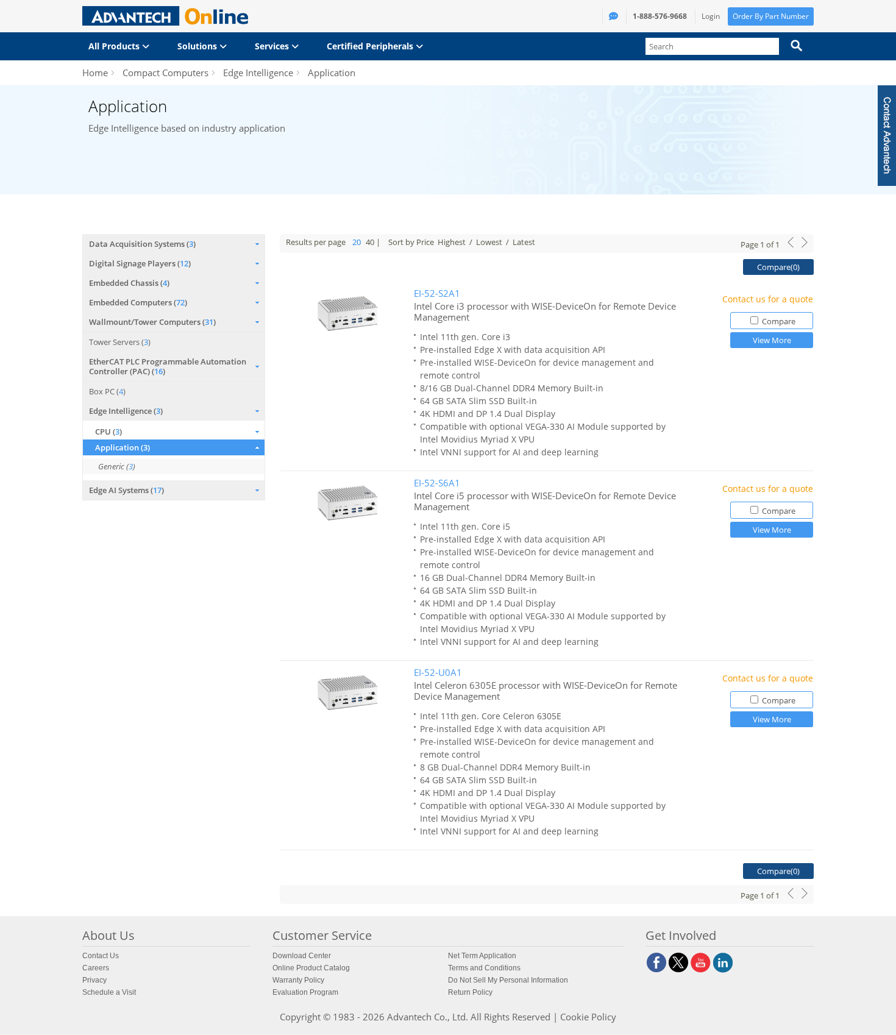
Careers (95, 968)
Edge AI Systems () (126, 490)
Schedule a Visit (109, 992)
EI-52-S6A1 (437, 483)
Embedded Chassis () (129, 282)
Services (273, 46)
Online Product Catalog (311, 968)
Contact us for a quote (767, 299)
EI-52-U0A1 (438, 672)
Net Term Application (482, 955)
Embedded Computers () (138, 302)
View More (772, 340)
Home (95, 72)
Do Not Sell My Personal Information (508, 980)
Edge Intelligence (258, 72)
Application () (122, 447)
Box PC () (107, 391)
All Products (115, 46)
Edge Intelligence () (126, 410)
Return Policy (470, 992)
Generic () (116, 466)
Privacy (94, 980)
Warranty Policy (298, 980)
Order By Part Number (771, 16)
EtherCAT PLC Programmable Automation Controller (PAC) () (167, 366)
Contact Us (100, 955)
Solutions (198, 46)
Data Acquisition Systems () (142, 243)
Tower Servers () (120, 341)
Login (711, 16)
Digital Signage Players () (140, 263)
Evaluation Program (305, 992)
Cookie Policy (588, 1017)
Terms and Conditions (484, 968)
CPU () (108, 431)
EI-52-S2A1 (437, 293)
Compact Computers (165, 72)
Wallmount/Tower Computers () (152, 321)
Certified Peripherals (371, 46)
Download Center (301, 955)
